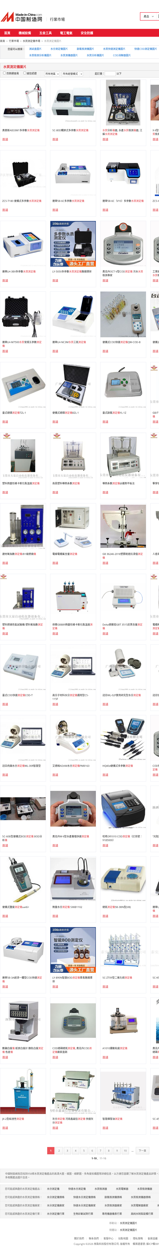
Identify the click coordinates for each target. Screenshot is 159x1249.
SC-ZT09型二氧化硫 (117, 977)
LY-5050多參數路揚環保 (72, 271)
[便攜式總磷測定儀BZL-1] (73, 384)
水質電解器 (122, 1189)
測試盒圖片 (35, 49)
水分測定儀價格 (55, 1197)
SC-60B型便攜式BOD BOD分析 (22, 838)
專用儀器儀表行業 (112, 1214)
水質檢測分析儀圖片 (40, 55)
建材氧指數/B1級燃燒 (19, 554)
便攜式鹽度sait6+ (15, 907)
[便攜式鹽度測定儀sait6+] (23, 879)
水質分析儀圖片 (95, 55)
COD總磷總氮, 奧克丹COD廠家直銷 (72, 1050)
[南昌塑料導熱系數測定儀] (73, 455)
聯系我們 (94, 1238)
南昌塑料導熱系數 (66, 483)
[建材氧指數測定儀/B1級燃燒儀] (23, 526)
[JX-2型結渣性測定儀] (23, 1091)
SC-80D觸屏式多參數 (70, 130)
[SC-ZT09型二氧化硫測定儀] (123, 949)
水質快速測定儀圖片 (114, 49)
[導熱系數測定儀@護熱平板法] (123, 455)
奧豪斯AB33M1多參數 (21, 130)
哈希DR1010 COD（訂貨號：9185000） (122, 838)
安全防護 (87, 33)
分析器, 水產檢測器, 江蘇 (122, 132)
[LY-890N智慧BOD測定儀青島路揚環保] (73, 949)
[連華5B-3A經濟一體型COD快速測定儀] (23, 949)
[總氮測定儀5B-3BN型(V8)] (123, 879)
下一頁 (142, 1150)
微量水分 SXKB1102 (67, 907)
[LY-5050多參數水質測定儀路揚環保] (73, 243)
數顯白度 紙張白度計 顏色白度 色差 (22, 1050)
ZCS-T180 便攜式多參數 (21, 201)
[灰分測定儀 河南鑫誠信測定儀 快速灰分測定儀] (73, 1091)
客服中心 (108, 1238)
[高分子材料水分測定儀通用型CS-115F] (73, 667)
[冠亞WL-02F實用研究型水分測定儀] (123, 667)
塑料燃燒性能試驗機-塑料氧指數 (22, 626)
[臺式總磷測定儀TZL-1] (23, 384)
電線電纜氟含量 (64, 554)
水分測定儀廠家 (55, 1205)
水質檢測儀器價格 (141, 1197)
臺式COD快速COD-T (17, 695)
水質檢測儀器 (144, 1189)
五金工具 (45, 33)
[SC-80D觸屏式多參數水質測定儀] (73, 102)
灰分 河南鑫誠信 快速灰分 (72, 1120)
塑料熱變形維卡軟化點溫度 (21, 483)
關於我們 (79, 1238)
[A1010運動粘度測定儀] (123, 1020)
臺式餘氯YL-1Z (114, 413)
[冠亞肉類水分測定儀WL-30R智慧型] (23, 738)
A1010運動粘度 (114, 1048)
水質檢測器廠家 (113, 1205)
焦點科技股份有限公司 (106, 1244)
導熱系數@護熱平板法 (118, 483)
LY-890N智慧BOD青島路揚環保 (72, 979)
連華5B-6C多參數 (68, 201)
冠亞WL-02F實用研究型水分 (121, 695)
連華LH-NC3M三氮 (69, 342)
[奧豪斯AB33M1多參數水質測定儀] (23, 102)
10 (125, 1150)
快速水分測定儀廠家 (84, 1205)
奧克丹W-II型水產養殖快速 (70, 836)
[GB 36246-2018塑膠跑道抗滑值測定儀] (123, 526)
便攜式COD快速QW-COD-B (121, 342)
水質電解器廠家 (139, 1205)
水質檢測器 (101, 1189)
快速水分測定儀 (77, 1189)
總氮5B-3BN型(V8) (116, 907)
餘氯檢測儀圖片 (85, 49)
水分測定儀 (53, 1189)
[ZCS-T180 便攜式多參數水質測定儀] (23, 173)
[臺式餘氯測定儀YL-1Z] (123, 384)
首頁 (7, 33)
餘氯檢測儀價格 (113, 1197)
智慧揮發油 (112, 1119)
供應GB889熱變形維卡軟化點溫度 (72, 626)
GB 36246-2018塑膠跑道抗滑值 (122, 555)
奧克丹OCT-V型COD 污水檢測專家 (122, 273)
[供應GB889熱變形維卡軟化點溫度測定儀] (73, 596)
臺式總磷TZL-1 (14, 413)
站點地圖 (123, 1238)
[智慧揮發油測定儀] (123, 1091)
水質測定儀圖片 (128, 1223)
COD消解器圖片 (122, 55)
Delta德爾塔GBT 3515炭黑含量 (122, 626)
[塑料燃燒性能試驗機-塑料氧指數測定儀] (23, 596)
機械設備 (25, 33)
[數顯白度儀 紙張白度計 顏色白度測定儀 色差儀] (23, 1020)
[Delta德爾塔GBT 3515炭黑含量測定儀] (123, 596)
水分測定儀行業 (55, 1214)
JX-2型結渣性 (13, 1119)
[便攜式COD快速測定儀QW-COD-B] (123, 314)
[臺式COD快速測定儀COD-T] (23, 667)
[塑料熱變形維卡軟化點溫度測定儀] (23, 455)
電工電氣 (66, 33)
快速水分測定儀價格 (84, 1197)
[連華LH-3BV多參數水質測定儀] (23, 243)
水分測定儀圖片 (59, 49)
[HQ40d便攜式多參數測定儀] (123, 738)
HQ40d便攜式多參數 (117, 766)
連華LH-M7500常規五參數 (22, 344)
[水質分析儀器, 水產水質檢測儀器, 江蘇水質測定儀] (123, 102)
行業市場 (57, 19)
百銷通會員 (12, 73)
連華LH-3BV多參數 (19, 271)
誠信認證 (32, 73)
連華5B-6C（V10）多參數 (123, 201)
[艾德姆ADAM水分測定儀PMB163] (73, 738)
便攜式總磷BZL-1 (65, 413)
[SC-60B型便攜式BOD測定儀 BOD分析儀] (23, 808)
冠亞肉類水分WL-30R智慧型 (21, 766)
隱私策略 (138, 1238)
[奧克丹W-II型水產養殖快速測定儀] (73, 808)
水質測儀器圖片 (69, 55)
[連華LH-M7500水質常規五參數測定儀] (23, 314)
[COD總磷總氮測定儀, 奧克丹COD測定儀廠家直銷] (73, 1020)
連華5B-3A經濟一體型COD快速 (22, 979)
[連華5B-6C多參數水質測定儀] (73, 173)
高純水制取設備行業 (142, 1214)
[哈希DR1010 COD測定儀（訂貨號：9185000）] (123, 808)
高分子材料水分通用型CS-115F (70, 697)
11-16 (103, 1158)
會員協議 (153, 1238)
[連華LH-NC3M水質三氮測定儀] (73, 314)
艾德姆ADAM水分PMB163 (70, 766)
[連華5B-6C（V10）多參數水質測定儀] (123, 173)
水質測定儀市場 (31, 41)
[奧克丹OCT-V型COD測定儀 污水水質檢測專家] (123, 243)
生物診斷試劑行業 (83, 1214)
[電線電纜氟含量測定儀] (73, 526)
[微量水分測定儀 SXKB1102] (73, 879)
